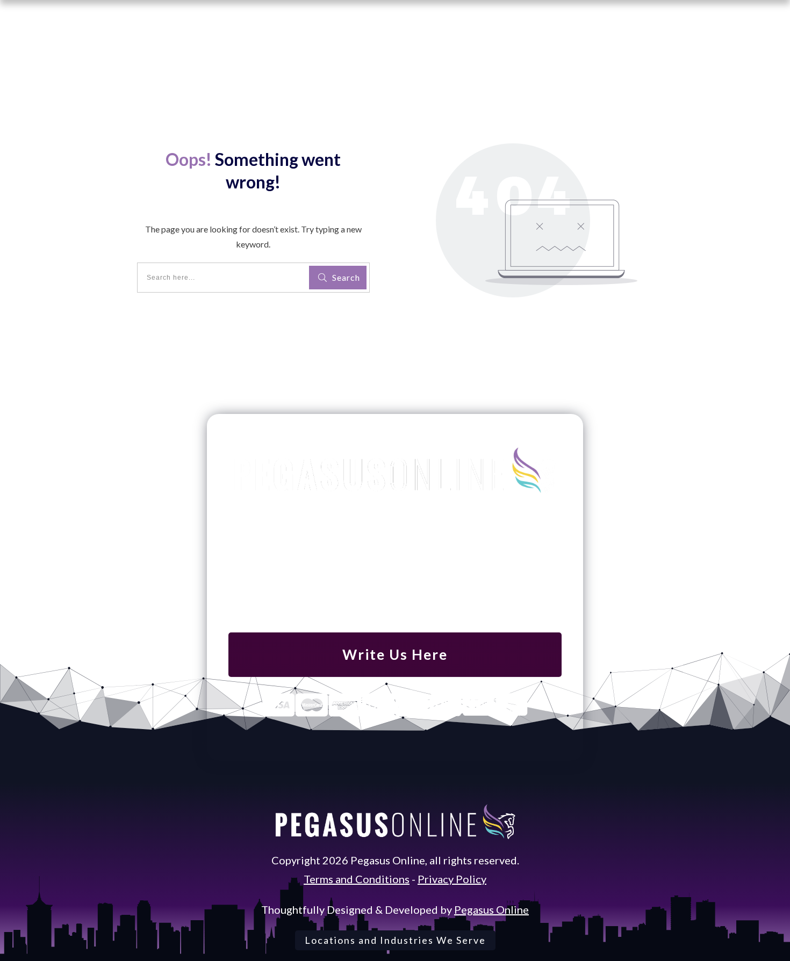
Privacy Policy (452, 878)
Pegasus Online (491, 909)
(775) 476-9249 (395, 571)
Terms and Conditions (357, 878)
